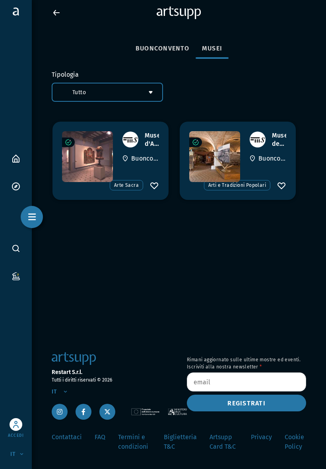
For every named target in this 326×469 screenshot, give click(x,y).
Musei (212, 48)
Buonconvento (162, 48)
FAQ (100, 437)
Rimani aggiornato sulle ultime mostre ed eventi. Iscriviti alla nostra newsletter (244, 363)
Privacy (261, 437)
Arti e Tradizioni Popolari (237, 185)
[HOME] (16, 158)
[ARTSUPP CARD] (16, 275)
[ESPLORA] (16, 186)
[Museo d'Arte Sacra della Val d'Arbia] (87, 156)
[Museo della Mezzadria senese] (214, 156)
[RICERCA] (16, 248)
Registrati (246, 403)
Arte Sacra (126, 185)
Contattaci (67, 437)
